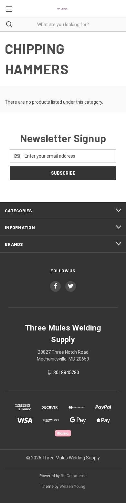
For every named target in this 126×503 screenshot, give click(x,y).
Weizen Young (72, 486)
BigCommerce (74, 476)
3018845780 (66, 372)
